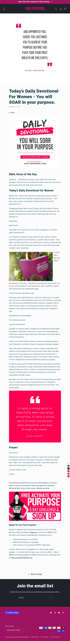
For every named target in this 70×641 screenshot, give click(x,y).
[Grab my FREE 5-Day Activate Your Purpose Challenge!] (35, 520)
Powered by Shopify (23, 637)
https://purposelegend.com (21, 558)
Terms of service (55, 637)
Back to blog (36, 574)
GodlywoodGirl (14, 637)
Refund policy (35, 637)
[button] (4, 8)
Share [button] (13, 112)
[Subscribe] (51, 597)
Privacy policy (45, 637)
